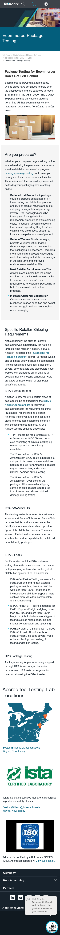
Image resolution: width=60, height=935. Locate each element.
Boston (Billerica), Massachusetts (21, 747)
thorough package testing (19, 173)
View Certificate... (46, 860)
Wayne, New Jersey (14, 751)
